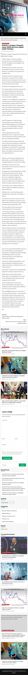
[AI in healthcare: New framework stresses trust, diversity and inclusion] (14, 571)
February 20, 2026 (10, 404)
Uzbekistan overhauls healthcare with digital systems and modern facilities (12, 493)
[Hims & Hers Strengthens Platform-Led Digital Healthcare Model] (14, 340)
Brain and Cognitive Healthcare (9, 510)
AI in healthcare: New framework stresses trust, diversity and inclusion (13, 479)
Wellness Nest (4, 529)
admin (4, 51)
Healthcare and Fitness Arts (8, 516)
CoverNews (20, 671)
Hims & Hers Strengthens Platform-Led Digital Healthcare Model (13, 483)
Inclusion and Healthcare (8, 521)
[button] (2, 34)
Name (4, 438)
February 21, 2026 (10, 379)
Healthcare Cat (5, 518)
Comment (5, 420)
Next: (15, 321)
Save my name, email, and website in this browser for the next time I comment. (12, 452)
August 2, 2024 (9, 51)
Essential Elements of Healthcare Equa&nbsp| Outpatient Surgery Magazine (13, 474)
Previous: (12, 316)
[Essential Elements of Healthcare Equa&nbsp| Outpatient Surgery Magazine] (14, 545)
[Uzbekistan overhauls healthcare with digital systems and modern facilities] (14, 365)
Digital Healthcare (5, 43)
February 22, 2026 (10, 353)
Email (16, 438)
